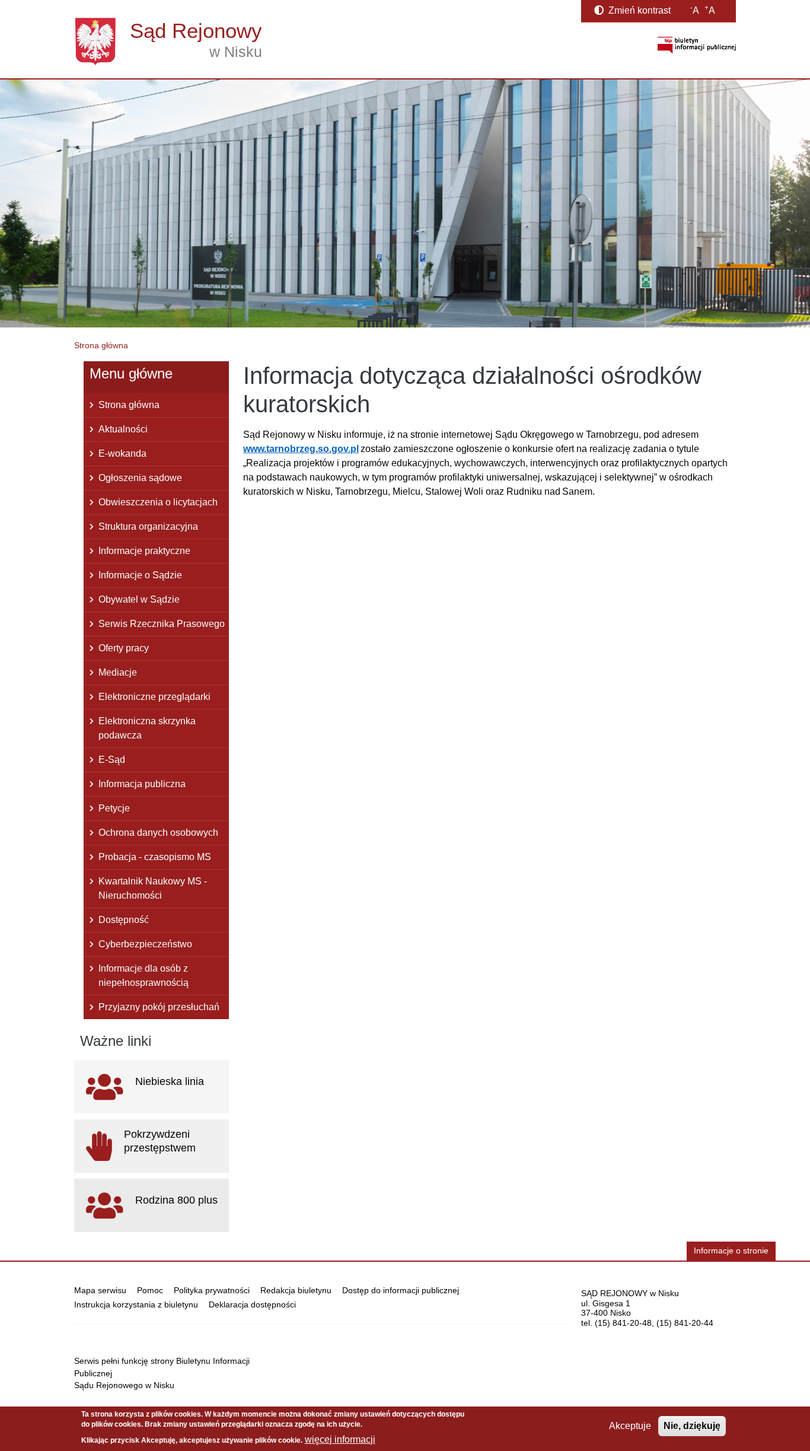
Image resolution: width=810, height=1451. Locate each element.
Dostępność (123, 920)
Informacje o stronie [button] (731, 1250)
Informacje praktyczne (144, 551)
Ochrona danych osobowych (158, 833)
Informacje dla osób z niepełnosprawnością (143, 975)
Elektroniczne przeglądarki (154, 697)
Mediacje (117, 672)
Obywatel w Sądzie (139, 599)
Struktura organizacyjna (148, 526)
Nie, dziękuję (692, 1426)
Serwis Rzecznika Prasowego (161, 624)
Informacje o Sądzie (140, 575)
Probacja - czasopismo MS (154, 857)
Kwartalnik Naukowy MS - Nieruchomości (152, 888)
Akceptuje (630, 1426)
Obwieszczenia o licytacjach (158, 502)
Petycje (114, 808)
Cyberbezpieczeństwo (145, 944)
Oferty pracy (123, 648)
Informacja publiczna (142, 784)
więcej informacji (340, 1439)
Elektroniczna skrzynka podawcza (147, 728)
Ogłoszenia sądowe (140, 478)
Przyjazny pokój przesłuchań (158, 1007)
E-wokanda (122, 453)
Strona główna (101, 345)
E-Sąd (111, 760)
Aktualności (123, 429)
